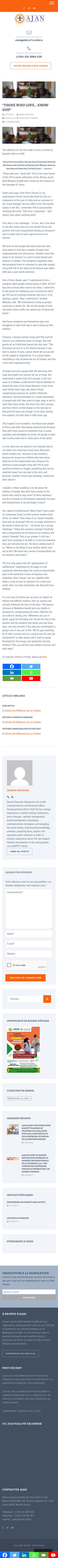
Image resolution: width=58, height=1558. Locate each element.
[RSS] (12, 797)
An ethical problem (18, 1218)
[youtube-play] (34, 8)
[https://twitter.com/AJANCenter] (7, 1527)
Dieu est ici (8, 705)
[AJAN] (29, 18)
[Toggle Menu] (51, 3)
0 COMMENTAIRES (12, 122)
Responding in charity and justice (26, 1202)
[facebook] (23, 8)
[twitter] (29, 8)
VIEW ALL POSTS (19, 851)
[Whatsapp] (31, 672)
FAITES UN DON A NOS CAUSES (30, 65)
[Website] (8, 797)
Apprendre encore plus (21, 1353)
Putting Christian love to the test (21, 728)
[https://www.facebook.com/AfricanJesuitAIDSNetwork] (2, 1527)
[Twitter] (31, 666)
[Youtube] (31, 678)
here (44, 656)
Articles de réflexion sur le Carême (21, 118)
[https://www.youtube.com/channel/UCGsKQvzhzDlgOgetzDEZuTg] (12, 1527)
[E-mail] (12, 678)
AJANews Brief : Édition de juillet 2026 (21, 1411)
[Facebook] (12, 666)
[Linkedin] (12, 672)
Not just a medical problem (17, 717)
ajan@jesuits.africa (29, 40)
